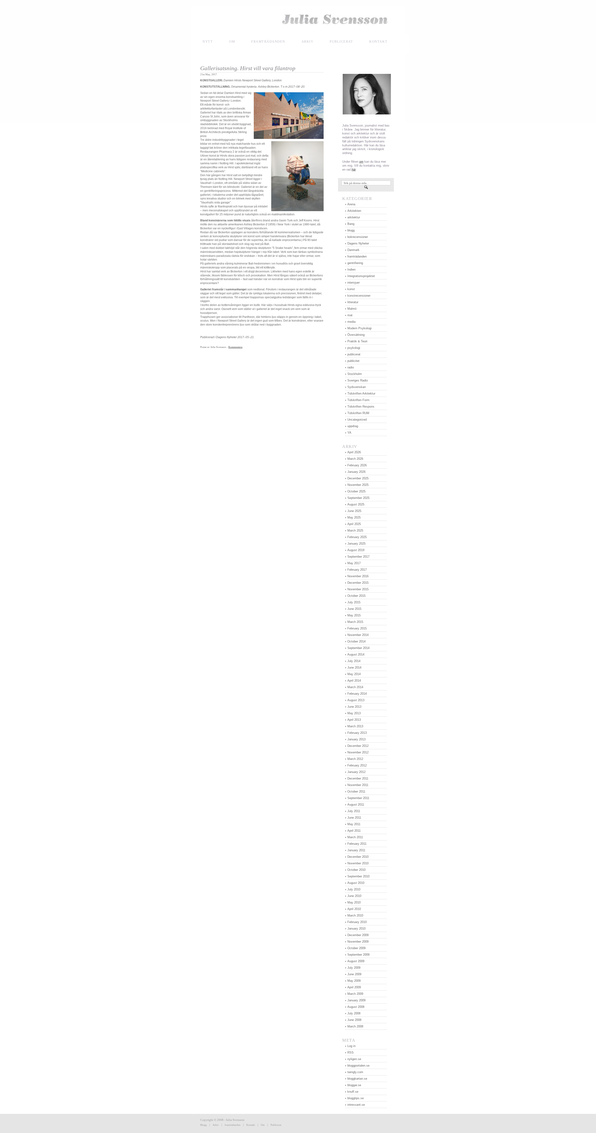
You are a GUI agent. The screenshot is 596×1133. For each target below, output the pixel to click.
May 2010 (354, 902)
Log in (351, 1046)
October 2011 (356, 791)
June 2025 (354, 511)
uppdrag (352, 426)
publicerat (353, 354)
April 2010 (354, 909)
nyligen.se (354, 1059)
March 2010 (355, 915)
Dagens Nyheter (358, 243)
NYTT (208, 41)
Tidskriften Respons (360, 406)
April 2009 (354, 987)
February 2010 (357, 922)
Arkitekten (354, 211)
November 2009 (358, 941)
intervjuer (353, 282)
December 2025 (358, 478)
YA (349, 432)
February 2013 (357, 733)
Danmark (353, 250)
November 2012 (358, 752)
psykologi (353, 348)
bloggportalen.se (358, 1065)
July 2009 (353, 967)
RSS (350, 1052)
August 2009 (355, 961)
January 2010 (356, 928)
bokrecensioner (357, 237)
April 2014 (354, 680)
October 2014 (356, 641)
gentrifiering (355, 263)
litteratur (352, 302)
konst (351, 289)
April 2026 (354, 452)
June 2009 (354, 974)
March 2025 (355, 530)
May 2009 (354, 980)
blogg (351, 230)
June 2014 (354, 667)
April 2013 (354, 719)
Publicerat (276, 1124)
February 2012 (357, 765)
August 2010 (355, 883)
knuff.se (352, 1091)
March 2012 (355, 759)
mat (349, 315)
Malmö (351, 308)
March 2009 (355, 994)
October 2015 (356, 595)
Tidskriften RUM (358, 413)
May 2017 (354, 563)
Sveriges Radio (357, 380)
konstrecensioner (358, 295)
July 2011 (353, 811)
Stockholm (354, 374)
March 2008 (355, 1026)
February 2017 (357, 569)
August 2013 (355, 700)
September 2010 (358, 876)
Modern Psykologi (359, 328)
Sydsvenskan (356, 387)
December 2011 (357, 778)
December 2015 (358, 582)
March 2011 (355, 837)
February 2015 (357, 628)
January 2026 (356, 472)
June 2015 (354, 609)
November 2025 (358, 485)
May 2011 (353, 824)
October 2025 (356, 491)
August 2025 (355, 504)
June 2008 (354, 1020)
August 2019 (355, 550)
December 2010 (358, 856)
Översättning (356, 334)
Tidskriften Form (358, 400)
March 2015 (355, 622)
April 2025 (354, 524)
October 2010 (356, 870)
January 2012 (356, 772)
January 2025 (356, 543)
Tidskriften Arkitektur (361, 393)
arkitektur (353, 217)
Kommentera (235, 347)
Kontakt (250, 1124)
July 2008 (353, 1013)
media (351, 321)
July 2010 (353, 889)
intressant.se (356, 1104)
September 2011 (358, 798)
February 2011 (356, 843)
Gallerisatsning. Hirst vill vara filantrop (247, 68)
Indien (351, 269)
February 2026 (357, 465)
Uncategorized (357, 419)
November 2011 (357, 785)
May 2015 (354, 615)
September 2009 (358, 954)
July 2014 (353, 661)
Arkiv (307, 41)
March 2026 (355, 458)
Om (232, 41)
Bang (350, 224)
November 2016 (358, 576)
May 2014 (354, 674)
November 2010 (358, 863)
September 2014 (358, 648)
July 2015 (353, 602)
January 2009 (356, 1000)
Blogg (203, 1124)
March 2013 (355, 726)
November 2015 (358, 589)
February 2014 (357, 693)
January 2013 (356, 739)
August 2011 (355, 804)
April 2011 (354, 830)
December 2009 (358, 935)
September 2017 (358, 556)
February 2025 (357, 537)
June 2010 (354, 896)
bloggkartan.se (357, 1078)
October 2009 (356, 948)
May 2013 (354, 713)
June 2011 (354, 817)
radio (350, 367)
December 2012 (358, 746)
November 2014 (358, 635)
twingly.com (355, 1072)
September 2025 (358, 498)
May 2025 (354, 517)
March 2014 (355, 687)
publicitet (353, 361)
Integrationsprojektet (361, 276)
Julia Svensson (298, 20)
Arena (351, 204)
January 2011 (356, 850)
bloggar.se (354, 1085)
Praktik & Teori (357, 341)
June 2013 (354, 706)
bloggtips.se (355, 1098)
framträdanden (268, 41)
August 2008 (355, 1007)
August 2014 (355, 654)
